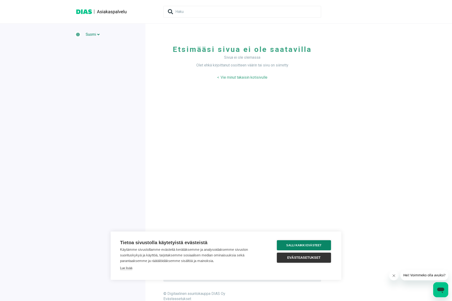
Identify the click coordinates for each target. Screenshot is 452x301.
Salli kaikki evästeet (303, 245)
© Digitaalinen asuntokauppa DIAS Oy (194, 293)
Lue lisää (126, 268)
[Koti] (101, 11)
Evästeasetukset (177, 299)
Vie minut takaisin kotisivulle (243, 77)
